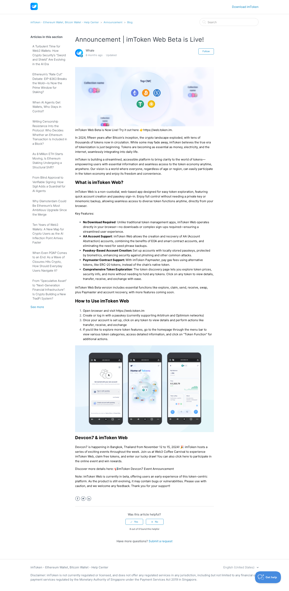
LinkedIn (89, 498)
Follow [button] (206, 51)
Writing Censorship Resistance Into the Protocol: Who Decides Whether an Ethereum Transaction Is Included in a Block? (49, 133)
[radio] (134, 522)
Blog (130, 22)
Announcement (113, 22)
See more (37, 307)
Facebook (77, 498)
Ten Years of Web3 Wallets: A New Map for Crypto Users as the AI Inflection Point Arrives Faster (48, 233)
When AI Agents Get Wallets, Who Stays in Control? (46, 106)
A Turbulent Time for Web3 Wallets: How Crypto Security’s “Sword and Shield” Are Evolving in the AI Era (49, 55)
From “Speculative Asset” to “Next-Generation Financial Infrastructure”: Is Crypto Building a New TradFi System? (49, 289)
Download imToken (245, 7)
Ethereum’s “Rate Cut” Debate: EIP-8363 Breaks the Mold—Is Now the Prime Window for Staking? (49, 83)
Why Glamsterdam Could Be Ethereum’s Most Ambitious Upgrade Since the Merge (49, 207)
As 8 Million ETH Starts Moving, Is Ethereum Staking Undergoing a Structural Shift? (47, 160)
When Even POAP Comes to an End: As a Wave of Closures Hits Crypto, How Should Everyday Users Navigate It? (49, 261)
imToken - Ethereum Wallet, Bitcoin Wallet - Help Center (64, 22)
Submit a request (160, 541)
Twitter (83, 498)
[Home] (34, 9)
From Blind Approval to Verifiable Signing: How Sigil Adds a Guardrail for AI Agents (48, 184)
